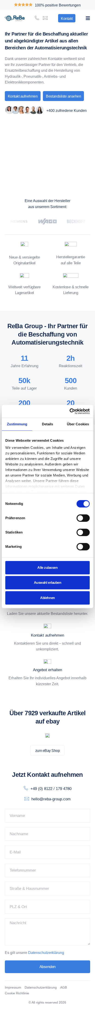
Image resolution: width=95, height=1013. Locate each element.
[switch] (83, 518)
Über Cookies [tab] (78, 424)
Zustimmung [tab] (17, 424)
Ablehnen (47, 598)
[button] (87, 18)
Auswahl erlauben (47, 582)
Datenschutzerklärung (46, 953)
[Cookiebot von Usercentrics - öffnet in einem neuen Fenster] (69, 411)
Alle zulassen (47, 567)
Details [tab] (47, 424)
